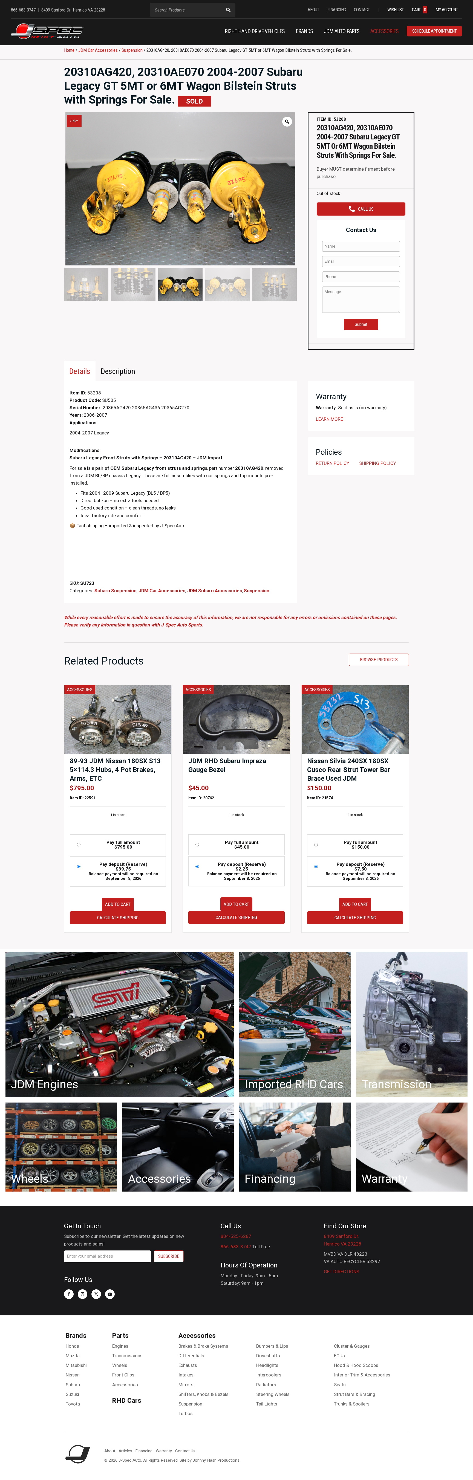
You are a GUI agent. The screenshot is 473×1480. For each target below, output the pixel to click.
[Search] (228, 10)
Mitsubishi (76, 1365)
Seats (340, 1384)
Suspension (132, 50)
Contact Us (185, 1450)
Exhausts (187, 1365)
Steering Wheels (273, 1394)
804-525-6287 (236, 1236)
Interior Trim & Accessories (362, 1375)
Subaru (73, 1384)
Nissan (73, 1375)
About (109, 1450)
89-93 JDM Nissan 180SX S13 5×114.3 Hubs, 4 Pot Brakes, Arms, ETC (115, 769)
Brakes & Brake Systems (203, 1346)
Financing (143, 1450)
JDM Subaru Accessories (214, 590)
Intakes (186, 1375)
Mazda (73, 1355)
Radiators (266, 1384)
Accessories (125, 1384)
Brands (75, 1335)
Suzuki (72, 1394)
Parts (120, 1335)
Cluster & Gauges (352, 1346)
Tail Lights (266, 1404)
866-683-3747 (236, 1246)
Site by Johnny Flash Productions (210, 1460)
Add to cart (118, 904)
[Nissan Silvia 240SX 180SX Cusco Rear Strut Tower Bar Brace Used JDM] (355, 719)
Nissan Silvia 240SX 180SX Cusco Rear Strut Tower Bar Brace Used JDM (348, 769)
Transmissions (127, 1355)
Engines (120, 1346)
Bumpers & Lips (272, 1346)
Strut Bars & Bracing (354, 1394)
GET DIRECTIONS (341, 1271)
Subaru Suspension (115, 590)
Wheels (119, 1365)
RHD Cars (126, 1400)
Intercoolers (268, 1375)
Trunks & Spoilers (352, 1404)
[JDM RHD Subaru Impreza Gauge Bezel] (236, 719)
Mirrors (186, 1384)
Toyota (73, 1404)
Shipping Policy (377, 463)
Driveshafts (268, 1355)
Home (69, 50)
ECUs (339, 1355)
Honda (72, 1346)
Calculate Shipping (118, 917)
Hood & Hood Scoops (356, 1365)
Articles (125, 1450)
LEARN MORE (329, 419)
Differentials (191, 1355)
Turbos (185, 1413)
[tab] (80, 371)
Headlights (267, 1365)
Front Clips (123, 1375)
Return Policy (332, 463)
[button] (69, 1294)
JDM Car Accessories (98, 50)
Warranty (164, 1450)
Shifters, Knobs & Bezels (203, 1394)
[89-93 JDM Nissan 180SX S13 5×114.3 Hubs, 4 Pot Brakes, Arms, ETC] (117, 719)
